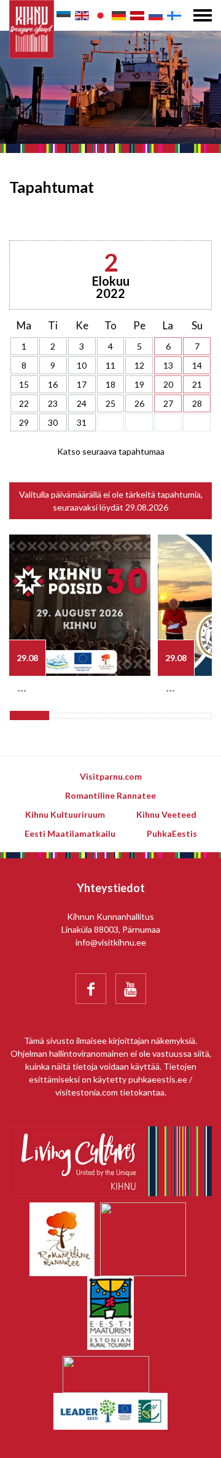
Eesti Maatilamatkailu (70, 833)
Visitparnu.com (111, 776)
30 (53, 422)
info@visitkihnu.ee (111, 942)
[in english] (82, 15)
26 (139, 403)
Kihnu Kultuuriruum (65, 814)
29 (24, 422)
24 (82, 403)
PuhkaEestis (172, 833)
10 (82, 365)
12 (139, 365)
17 (82, 384)
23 (53, 403)
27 (168, 403)
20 (168, 384)
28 (197, 403)
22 (24, 403)
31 (82, 422)
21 (197, 384)
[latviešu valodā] (137, 15)
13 (168, 365)
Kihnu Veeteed (166, 814)
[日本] (100, 15)
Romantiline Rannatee (110, 795)
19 (139, 384)
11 (110, 365)
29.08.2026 (146, 507)
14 (197, 365)
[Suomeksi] (174, 15)
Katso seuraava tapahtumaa (111, 451)
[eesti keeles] (63, 15)
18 (110, 384)
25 (110, 403)
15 (24, 384)
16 (53, 384)
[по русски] (156, 15)
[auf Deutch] (119, 15)
